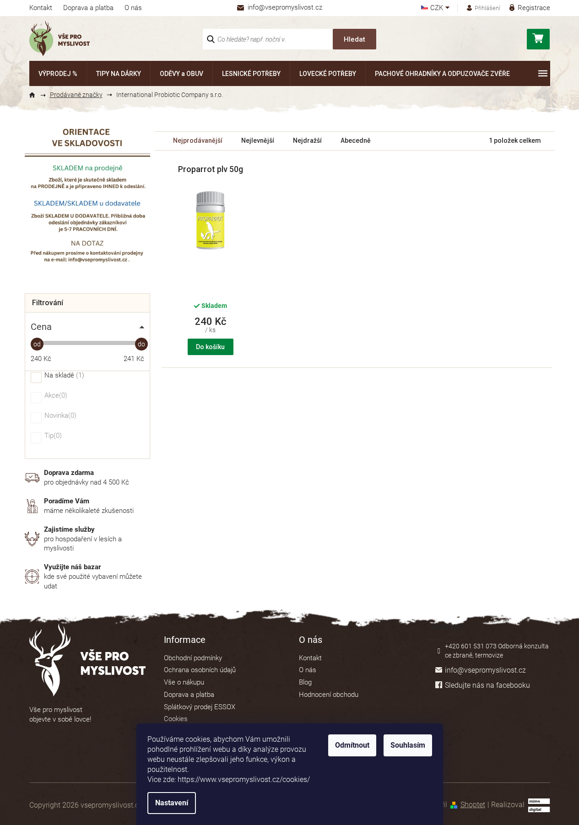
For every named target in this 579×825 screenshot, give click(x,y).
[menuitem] (58, 73)
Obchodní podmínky (193, 658)
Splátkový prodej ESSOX (199, 707)
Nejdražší (307, 140)
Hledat (354, 39)
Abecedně (356, 140)
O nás (133, 8)
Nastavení (171, 802)
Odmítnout (352, 745)
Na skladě (63, 375)
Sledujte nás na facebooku (487, 685)
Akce (54, 395)
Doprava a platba (88, 8)
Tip (52, 436)
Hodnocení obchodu (328, 694)
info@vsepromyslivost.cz (485, 670)
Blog (305, 682)
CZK (437, 8)
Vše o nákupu (184, 682)
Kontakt (40, 8)
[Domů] (36, 95)
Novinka (59, 416)
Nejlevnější (257, 140)
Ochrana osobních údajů (200, 670)
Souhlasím (407, 745)
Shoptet (472, 804)
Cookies (176, 719)
